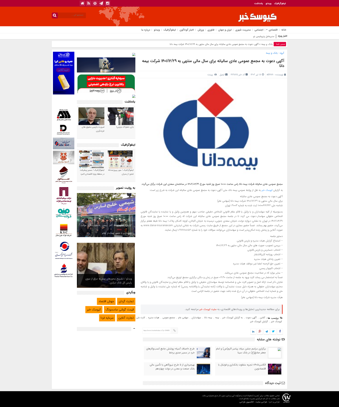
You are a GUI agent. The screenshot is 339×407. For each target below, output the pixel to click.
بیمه (217, 317)
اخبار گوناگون (187, 30)
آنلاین (262, 317)
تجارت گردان (126, 301)
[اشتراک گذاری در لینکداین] (253, 332)
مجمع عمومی (168, 317)
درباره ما (145, 30)
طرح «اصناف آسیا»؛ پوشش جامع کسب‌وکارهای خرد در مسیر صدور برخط (170, 351)
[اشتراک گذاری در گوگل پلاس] (260, 332)
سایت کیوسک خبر (208, 309)
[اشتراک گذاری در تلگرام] (266, 332)
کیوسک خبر (267, 190)
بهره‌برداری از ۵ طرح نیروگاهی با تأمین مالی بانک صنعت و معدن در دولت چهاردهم (172, 367)
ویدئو (268, 3)
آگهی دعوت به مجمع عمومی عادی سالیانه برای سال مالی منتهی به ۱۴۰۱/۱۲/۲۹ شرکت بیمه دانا (213, 63)
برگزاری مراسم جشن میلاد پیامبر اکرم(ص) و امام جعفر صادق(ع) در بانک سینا (241, 351)
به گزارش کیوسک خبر (232, 317)
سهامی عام (183, 317)
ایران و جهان (224, 30)
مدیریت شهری (243, 30)
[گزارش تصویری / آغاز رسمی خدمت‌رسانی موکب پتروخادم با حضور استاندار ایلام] (106, 215)
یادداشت (258, 3)
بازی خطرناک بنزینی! (125, 127)
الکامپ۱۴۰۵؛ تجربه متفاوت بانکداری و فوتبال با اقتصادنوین (242, 367)
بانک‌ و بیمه (267, 44)
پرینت (210, 74)
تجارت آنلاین (126, 317)
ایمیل (222, 74)
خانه (283, 30)
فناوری (210, 30)
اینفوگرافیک (280, 3)
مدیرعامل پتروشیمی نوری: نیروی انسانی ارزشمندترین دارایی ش (244, 36)
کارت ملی (140, 317)
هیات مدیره (153, 317)
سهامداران (196, 317)
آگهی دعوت (251, 317)
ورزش (201, 30)
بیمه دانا (208, 317)
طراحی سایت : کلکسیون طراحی (253, 402)
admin (270, 74)
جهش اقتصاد (106, 301)
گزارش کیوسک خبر (259, 321)
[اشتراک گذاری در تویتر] (273, 332)
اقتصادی (273, 30)
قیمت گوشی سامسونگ (120, 309)
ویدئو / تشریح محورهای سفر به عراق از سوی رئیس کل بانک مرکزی (108, 281)
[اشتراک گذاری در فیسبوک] (280, 332)
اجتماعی (258, 30)
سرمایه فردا (107, 317)
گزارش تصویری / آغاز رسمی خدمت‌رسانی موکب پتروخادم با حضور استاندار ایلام (106, 229)
